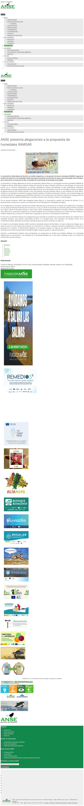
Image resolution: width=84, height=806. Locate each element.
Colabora (7, 48)
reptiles (58, 264)
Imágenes (10, 60)
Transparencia (12, 29)
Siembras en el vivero (7, 268)
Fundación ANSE (9, 752)
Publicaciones (11, 64)
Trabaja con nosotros (14, 35)
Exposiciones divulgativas (15, 66)
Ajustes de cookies (72, 802)
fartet (47, 191)
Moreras (10, 264)
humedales (46, 264)
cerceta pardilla (18, 189)
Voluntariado (18, 264)
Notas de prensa (12, 58)
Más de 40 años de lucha (15, 21)
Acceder (46, 802)
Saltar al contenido (6, 1)
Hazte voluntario (8, 733)
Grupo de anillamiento (10, 744)
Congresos (10, 43)
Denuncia (10, 54)
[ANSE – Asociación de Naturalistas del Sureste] (6, 78)
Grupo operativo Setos (10, 756)
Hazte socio (8, 45)
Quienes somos (12, 19)
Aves (29, 264)
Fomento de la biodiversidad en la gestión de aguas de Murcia (22, 757)
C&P (25, 802)
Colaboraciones (12, 31)
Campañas (10, 41)
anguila (29, 193)
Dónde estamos (12, 27)
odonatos (75, 195)
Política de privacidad (61, 802)
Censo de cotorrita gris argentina (13, 745)
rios (62, 264)
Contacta (10, 33)
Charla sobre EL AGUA (8, 266)
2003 (41, 200)
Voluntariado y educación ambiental (19, 52)
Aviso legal (52, 802)
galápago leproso (21, 195)
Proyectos (10, 39)
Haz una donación (13, 50)
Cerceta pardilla (37, 264)
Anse (5, 17)
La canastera (7, 754)
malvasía (52, 264)
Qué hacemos (9, 37)
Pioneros (13, 23)
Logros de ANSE (12, 25)
